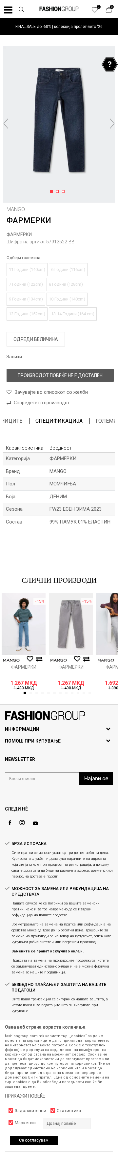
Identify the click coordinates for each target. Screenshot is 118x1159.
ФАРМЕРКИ (19, 234)
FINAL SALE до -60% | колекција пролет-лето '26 (59, 26)
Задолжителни (30, 1110)
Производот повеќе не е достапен (60, 375)
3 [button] (64, 191)
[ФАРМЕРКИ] (24, 624)
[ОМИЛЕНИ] (98, 11)
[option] (59, 26)
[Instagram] (22, 822)
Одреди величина (35, 339)
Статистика (69, 1110)
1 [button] (52, 191)
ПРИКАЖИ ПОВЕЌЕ (25, 1096)
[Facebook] (10, 822)
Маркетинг (26, 1122)
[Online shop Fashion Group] (59, 8)
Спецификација (59, 421)
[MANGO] (11, 660)
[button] (21, 10)
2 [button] (58, 191)
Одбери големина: (24, 258)
